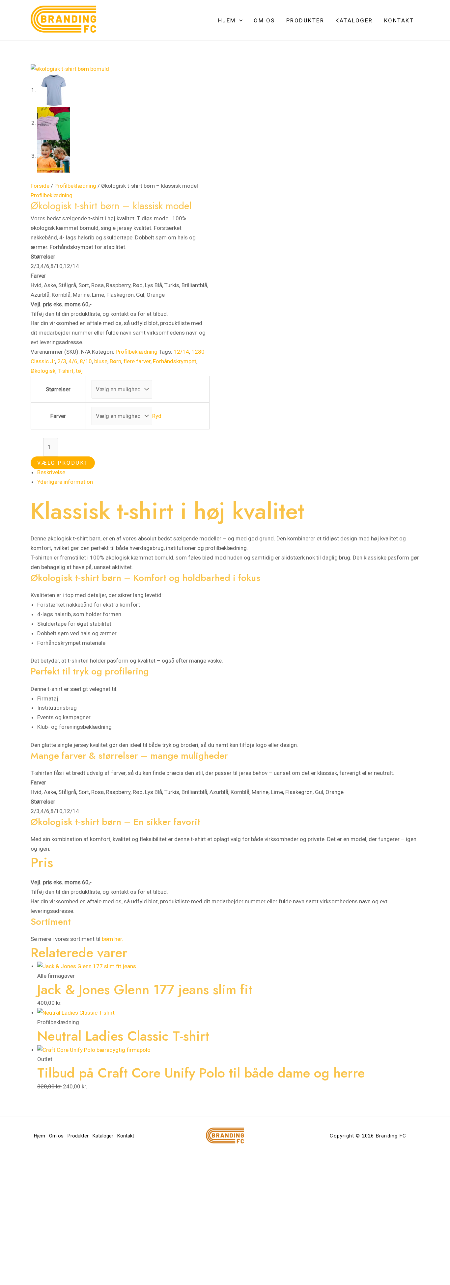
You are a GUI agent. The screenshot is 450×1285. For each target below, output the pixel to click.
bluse (100, 361)
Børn (115, 361)
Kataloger (354, 20)
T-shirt (65, 371)
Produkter (305, 20)
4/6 (73, 361)
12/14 (181, 351)
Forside (40, 185)
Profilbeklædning (75, 185)
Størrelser (58, 389)
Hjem (227, 20)
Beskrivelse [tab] (51, 472)
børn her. (112, 939)
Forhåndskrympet (174, 361)
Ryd (156, 416)
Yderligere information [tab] (65, 481)
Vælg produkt (62, 463)
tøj (79, 371)
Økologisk (43, 371)
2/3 (61, 361)
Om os (264, 20)
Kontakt (399, 20)
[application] (239, 20)
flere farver (137, 361)
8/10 (86, 361)
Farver (58, 416)
